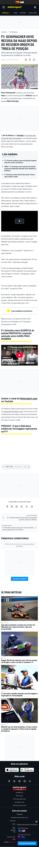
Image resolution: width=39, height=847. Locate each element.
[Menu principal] (3, 7)
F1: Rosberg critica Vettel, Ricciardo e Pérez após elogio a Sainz (19, 175)
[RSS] (30, 781)
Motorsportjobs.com (19, 799)
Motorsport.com (28, 398)
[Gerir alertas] (32, 507)
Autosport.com (19, 802)
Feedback (19, 814)
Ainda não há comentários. (19, 545)
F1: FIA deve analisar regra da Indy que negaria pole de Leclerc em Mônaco (20, 161)
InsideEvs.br (19, 792)
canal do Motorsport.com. (13, 411)
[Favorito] (30, 60)
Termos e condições (13, 837)
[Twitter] (12, 507)
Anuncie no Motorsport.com (19, 817)
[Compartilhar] (26, 60)
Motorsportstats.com (19, 805)
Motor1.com (19, 796)
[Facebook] (7, 507)
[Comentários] (35, 60)
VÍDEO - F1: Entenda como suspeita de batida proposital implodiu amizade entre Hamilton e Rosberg (20, 168)
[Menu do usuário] (35, 7)
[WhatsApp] (17, 507)
